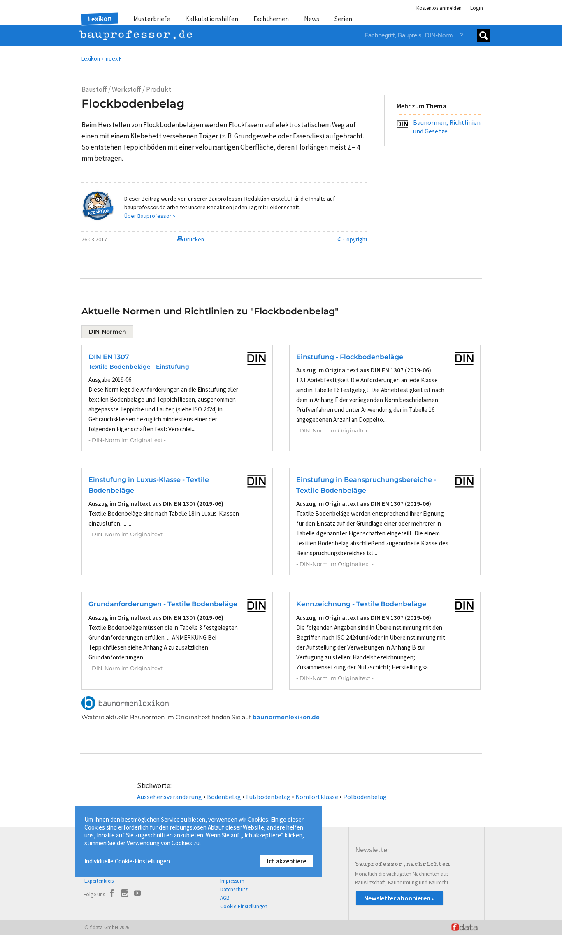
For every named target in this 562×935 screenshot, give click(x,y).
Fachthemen (271, 18)
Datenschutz (234, 889)
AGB (224, 897)
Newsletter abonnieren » (399, 898)
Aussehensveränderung (169, 796)
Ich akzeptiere (286, 861)
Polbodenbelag (365, 796)
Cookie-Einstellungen (243, 906)
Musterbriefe (151, 18)
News (311, 18)
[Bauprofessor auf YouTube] (137, 894)
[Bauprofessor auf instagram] (124, 894)
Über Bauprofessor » (149, 216)
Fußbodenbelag (268, 796)
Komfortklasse (316, 796)
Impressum (232, 880)
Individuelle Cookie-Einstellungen (127, 861)
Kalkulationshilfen (211, 18)
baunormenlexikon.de (286, 717)
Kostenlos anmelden (439, 8)
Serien (343, 18)
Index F (113, 58)
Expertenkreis (99, 880)
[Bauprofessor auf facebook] (111, 894)
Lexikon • (92, 58)
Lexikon (100, 18)
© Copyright (352, 239)
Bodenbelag (224, 796)
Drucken (193, 239)
